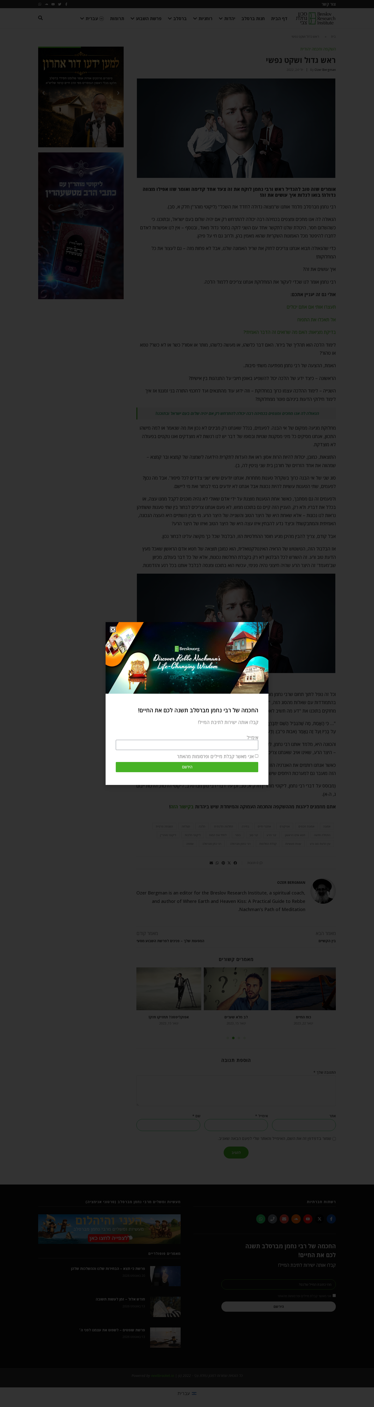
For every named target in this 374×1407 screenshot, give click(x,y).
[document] (187, 703)
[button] (113, 629)
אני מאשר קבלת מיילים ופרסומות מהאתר (215, 756)
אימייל (252, 737)
